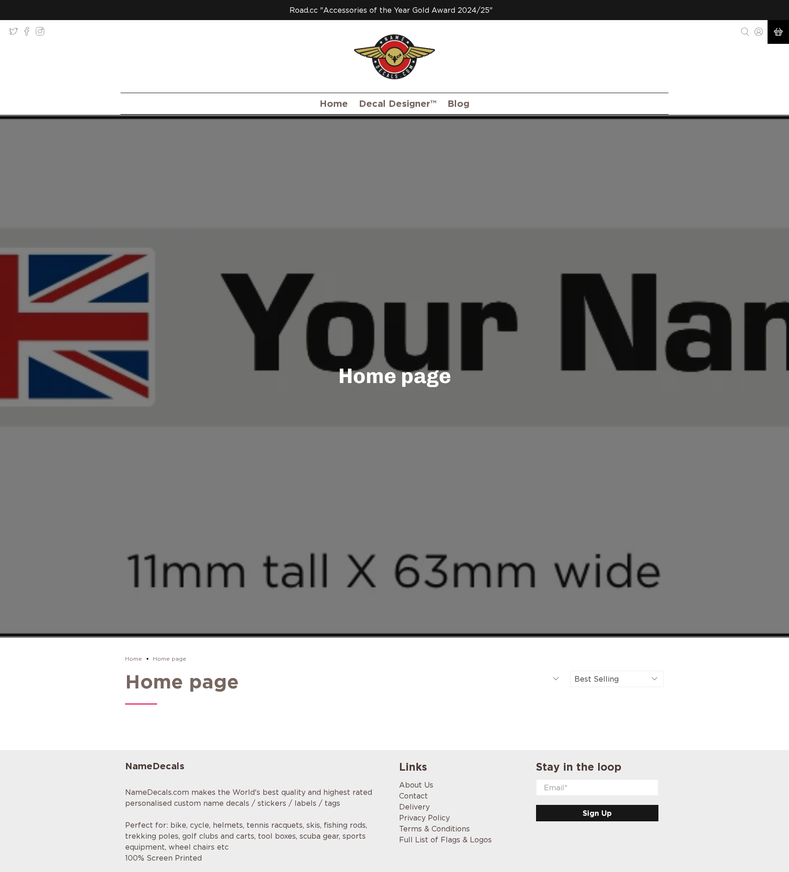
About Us (416, 785)
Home (334, 103)
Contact (413, 796)
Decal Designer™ (398, 103)
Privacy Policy (424, 818)
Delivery (414, 807)
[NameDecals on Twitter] (15, 33)
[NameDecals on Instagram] (42, 33)
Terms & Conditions (434, 829)
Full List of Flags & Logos (445, 839)
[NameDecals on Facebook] (29, 33)
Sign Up (597, 813)
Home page (169, 659)
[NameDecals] (394, 57)
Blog (458, 103)
